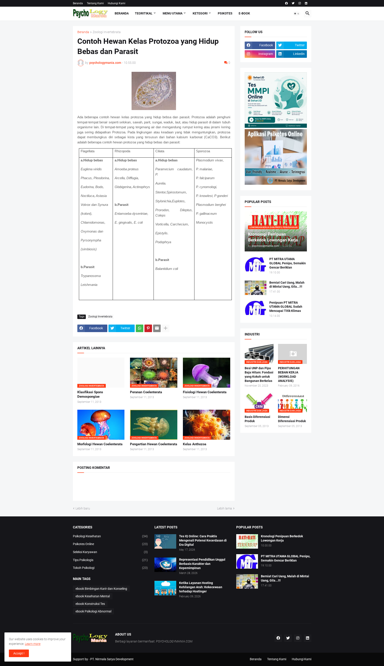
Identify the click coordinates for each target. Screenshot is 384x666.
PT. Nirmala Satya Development (112, 659)
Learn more (32, 644)
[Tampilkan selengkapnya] (165, 328)
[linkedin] (306, 3)
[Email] (157, 328)
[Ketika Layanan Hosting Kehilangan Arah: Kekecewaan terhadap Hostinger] (165, 588)
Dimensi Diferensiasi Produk (292, 419)
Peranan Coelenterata (146, 392)
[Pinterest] (148, 328)
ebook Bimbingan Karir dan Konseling (101, 588)
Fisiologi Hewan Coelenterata (204, 392)
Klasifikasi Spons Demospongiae (90, 394)
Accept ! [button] (18, 653)
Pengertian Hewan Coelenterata (153, 444)
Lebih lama (224, 508)
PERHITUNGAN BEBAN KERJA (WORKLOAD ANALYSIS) (289, 374)
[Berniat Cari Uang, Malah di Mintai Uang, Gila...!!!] (255, 288)
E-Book (244, 13)
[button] (296, 13)
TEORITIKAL (143, 13)
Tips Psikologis (110, 560)
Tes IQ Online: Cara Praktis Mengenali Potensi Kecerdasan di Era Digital (203, 540)
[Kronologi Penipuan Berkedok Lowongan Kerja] (247, 541)
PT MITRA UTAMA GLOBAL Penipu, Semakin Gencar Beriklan (287, 263)
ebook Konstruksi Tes (90, 604)
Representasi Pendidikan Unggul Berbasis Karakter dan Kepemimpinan (202, 564)
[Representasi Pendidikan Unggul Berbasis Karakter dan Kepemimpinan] (165, 565)
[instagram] (299, 3)
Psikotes (225, 13)
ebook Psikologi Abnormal (93, 611)
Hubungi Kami (116, 3)
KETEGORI (200, 13)
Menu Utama (172, 13)
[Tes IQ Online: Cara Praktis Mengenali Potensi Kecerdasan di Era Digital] (165, 541)
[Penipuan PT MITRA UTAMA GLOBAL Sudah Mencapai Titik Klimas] (255, 308)
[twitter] (293, 3)
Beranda (78, 3)
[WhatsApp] (139, 328)
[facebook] (286, 3)
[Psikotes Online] (276, 126)
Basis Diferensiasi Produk (257, 419)
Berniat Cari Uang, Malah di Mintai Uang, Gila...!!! (286, 285)
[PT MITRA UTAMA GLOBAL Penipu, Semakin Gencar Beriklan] (255, 264)
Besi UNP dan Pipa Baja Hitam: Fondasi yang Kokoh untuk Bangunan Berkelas (259, 374)
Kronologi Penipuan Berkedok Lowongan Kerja (282, 538)
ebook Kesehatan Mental (93, 596)
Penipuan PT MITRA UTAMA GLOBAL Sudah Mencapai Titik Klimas (285, 307)
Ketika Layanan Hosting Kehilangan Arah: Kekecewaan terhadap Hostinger (200, 587)
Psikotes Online (110, 544)
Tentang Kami (95, 3)
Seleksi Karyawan (110, 552)
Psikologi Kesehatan (110, 536)
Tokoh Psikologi (110, 568)
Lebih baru (83, 508)
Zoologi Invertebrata (107, 32)
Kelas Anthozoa (194, 444)
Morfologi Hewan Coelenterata (99, 444)
